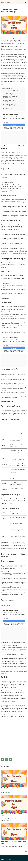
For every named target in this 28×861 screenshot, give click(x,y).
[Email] (10, 759)
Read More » (8, 792)
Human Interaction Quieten (10, 100)
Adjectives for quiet (7, 101)
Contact (9, 857)
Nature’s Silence (8, 97)
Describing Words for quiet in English (10, 96)
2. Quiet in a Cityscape (9, 93)
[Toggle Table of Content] (22, 89)
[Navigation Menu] (25, 2)
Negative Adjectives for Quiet (10, 104)
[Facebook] (2, 759)
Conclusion (5, 109)
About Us (3, 857)
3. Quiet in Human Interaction (10, 94)
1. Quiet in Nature (8, 92)
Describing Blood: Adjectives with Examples (12, 788)
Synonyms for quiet (8, 107)
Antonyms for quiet (8, 108)
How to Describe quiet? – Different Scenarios (12, 90)
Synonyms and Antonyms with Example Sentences (13, 105)
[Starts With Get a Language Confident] (5, 2)
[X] (6, 759)
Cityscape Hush (8, 98)
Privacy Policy (15, 857)
